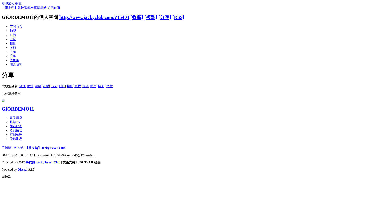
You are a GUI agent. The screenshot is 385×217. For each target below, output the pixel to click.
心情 (13, 35)
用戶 (93, 86)
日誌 (13, 39)
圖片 (77, 86)
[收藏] (136, 17)
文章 (109, 86)
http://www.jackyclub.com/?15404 (94, 17)
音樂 (46, 86)
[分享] (164, 17)
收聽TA (15, 122)
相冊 (13, 43)
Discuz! (23, 169)
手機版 (6, 148)
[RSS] (178, 17)
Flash (54, 86)
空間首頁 (16, 26)
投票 (85, 86)
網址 (30, 86)
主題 (13, 51)
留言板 (14, 60)
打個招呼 (16, 134)
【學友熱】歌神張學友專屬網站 (24, 7)
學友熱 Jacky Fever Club (43, 162)
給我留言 (16, 130)
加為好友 (16, 126)
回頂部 (6, 176)
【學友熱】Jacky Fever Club (45, 148)
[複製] (150, 17)
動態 (13, 30)
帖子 (101, 86)
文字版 (18, 148)
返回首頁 (53, 7)
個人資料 (16, 64)
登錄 (18, 3)
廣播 (13, 47)
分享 (13, 56)
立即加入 (8, 3)
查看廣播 (16, 117)
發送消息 (16, 138)
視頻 (38, 86)
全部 (22, 86)
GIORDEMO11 (18, 109)
